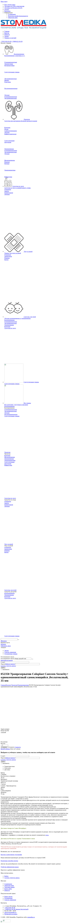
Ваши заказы (8, 896)
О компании (12, 14)
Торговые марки (9, 887)
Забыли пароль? (10, 664)
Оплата (6, 9)
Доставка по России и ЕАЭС (13, 8)
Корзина (3, 644)
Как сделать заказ (9, 4)
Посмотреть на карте (10, 914)
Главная (6, 31)
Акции (6, 36)
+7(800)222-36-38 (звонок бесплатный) (16, 909)
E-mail (3, 662)
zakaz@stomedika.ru (10, 912)
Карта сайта (8, 889)
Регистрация (9, 660)
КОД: (2, 730)
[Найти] (18, 639)
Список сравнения (10, 652)
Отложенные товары (10, 654)
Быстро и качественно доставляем (11, 854)
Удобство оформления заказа (10, 867)
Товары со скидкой (10, 38)
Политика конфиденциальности (18, 16)
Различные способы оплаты (9, 861)
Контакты (7, 11)
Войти (3, 660)
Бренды (6, 33)
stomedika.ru (31, 917)
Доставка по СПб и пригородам (14, 6)
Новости (7, 34)
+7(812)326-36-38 (6, 41)
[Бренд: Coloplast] (4, 740)
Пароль (3, 664)
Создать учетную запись (8, 666)
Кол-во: (3, 743)
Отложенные (8, 898)
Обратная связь (13, 17)
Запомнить (6, 669)
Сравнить (18, 747)
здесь (47, 835)
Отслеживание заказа (7, 658)
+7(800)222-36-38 (17, 41)
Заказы (6, 650)
